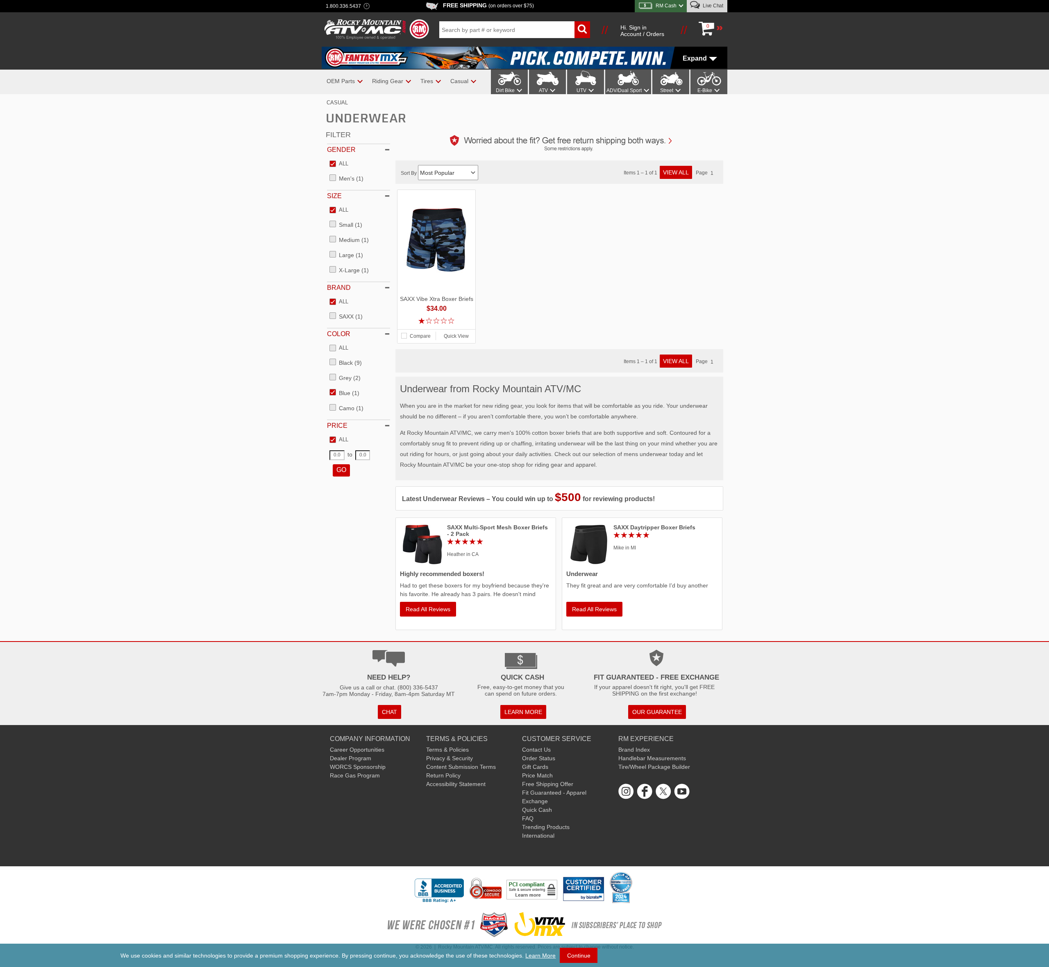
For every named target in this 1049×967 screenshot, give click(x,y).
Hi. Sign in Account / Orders (642, 30)
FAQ (528, 818)
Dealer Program (350, 758)
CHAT (389, 712)
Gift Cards (535, 767)
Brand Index (634, 749)
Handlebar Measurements (652, 758)
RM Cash (666, 6)
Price (337, 425)
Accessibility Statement (456, 784)
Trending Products (546, 827)
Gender (341, 149)
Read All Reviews (428, 609)
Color (338, 333)
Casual (337, 102)
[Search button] (582, 29)
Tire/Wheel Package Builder (654, 767)
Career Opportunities (357, 749)
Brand (339, 287)
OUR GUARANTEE (657, 712)
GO (341, 469)
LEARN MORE (523, 712)
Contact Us (536, 749)
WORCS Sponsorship (358, 767)
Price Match (537, 775)
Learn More (540, 955)
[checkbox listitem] (338, 164)
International (538, 835)
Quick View (456, 336)
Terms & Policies (447, 749)
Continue (578, 955)
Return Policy (443, 775)
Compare (420, 336)
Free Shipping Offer (547, 784)
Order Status (538, 758)
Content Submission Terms (461, 767)
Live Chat (712, 6)
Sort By (409, 173)
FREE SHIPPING (488, 5)
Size (334, 195)
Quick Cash (537, 810)
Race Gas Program (355, 775)
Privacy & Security (449, 758)
